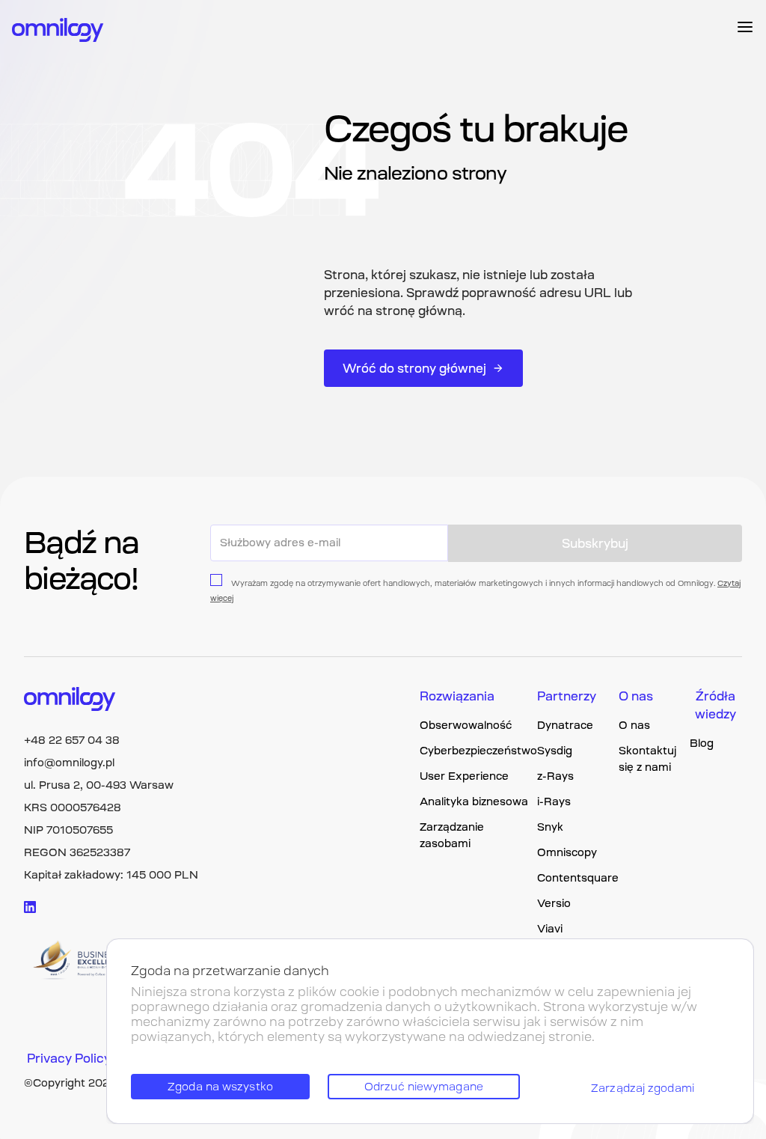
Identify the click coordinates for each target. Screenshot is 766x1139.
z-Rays (555, 776)
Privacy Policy (69, 1058)
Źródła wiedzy (715, 705)
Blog (702, 743)
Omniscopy (567, 852)
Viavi (550, 928)
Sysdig (554, 750)
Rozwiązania (457, 696)
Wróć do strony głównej (414, 368)
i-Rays (554, 801)
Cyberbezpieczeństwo (478, 750)
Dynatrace (565, 725)
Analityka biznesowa (474, 801)
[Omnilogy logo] (58, 31)
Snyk (550, 827)
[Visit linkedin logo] (30, 907)
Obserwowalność (466, 725)
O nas (636, 696)
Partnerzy (566, 696)
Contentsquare (578, 878)
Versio (554, 903)
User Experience (464, 776)
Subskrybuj (595, 543)
